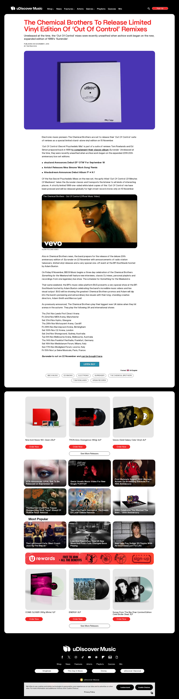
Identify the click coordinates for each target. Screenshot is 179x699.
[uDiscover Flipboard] (103, 657)
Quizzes (112, 9)
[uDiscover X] (69, 657)
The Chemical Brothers (121, 375)
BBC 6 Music (53, 375)
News (59, 9)
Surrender (99, 375)
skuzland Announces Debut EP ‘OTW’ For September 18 (74, 162)
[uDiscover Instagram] (76, 657)
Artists (80, 9)
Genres (89, 9)
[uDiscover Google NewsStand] (110, 657)
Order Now (34, 447)
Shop (50, 9)
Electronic (83, 375)
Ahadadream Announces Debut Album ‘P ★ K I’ (69, 172)
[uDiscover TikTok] (83, 657)
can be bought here (91, 356)
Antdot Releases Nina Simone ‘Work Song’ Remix (70, 167)
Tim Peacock (31, 46)
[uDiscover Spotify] (96, 657)
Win (120, 9)
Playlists (101, 9)
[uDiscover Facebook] (62, 657)
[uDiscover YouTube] (89, 657)
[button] (45, 423)
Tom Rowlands (80, 380)
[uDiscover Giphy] (117, 657)
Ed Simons (68, 375)
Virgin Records (99, 380)
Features (68, 9)
